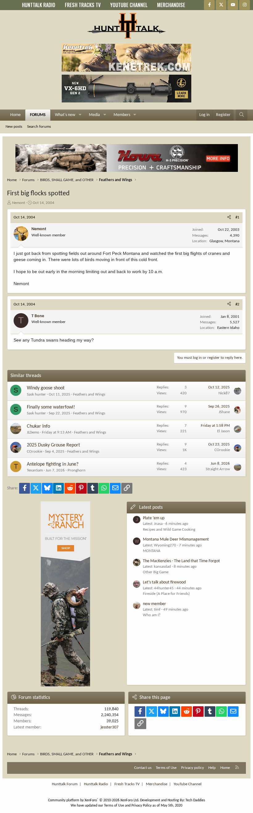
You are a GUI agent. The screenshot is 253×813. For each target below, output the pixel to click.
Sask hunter (36, 394)
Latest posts (151, 507)
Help (212, 768)
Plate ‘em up (153, 518)
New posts (14, 127)
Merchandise (156, 784)
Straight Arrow (218, 469)
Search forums (39, 127)
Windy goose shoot (45, 388)
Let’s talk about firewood (164, 582)
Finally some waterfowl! (51, 407)
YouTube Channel (187, 784)
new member (154, 604)
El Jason (223, 431)
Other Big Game (155, 572)
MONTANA (151, 551)
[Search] (241, 115)
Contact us (142, 768)
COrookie (34, 452)
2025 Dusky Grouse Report (53, 445)
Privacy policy (192, 768)
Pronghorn (76, 470)
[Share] (229, 217)
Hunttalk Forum (64, 784)
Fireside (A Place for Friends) (166, 594)
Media (94, 115)
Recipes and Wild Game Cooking (169, 530)
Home (15, 115)
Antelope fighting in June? (52, 464)
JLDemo (33, 432)
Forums (38, 115)
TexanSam (35, 470)
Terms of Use (166, 768)
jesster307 (109, 727)
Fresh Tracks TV (126, 784)
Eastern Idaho (228, 328)
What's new (65, 115)
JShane (224, 412)
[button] (80, 115)
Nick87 (224, 393)
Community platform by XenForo (93, 800)
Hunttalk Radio (96, 784)
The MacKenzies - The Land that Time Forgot (181, 561)
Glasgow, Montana (224, 241)
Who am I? (151, 615)
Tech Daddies (195, 800)
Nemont (18, 203)
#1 (237, 217)
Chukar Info (38, 426)
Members (122, 115)
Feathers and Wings (89, 394)
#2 (237, 304)
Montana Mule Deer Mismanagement (176, 539)
